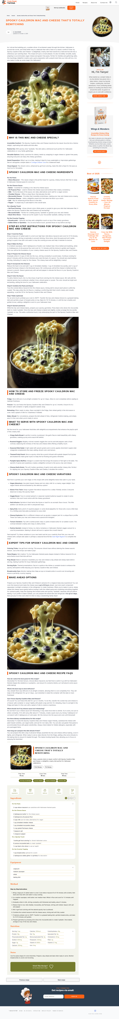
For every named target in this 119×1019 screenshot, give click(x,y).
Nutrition (59, 793)
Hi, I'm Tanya (28, 1010)
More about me (99, 96)
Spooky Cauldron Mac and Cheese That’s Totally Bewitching (31, 15)
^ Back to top (13, 1010)
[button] (73, 804)
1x (66, 798)
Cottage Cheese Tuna (38, 162)
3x (71, 798)
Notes (72, 793)
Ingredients (15, 793)
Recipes (85, 2)
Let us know (36, 968)
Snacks (13, 15)
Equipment (30, 793)
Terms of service (58, 1010)
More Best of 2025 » (100, 248)
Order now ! (71, 8)
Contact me (103, 2)
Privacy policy (46, 1010)
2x (68, 798)
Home (77, 2)
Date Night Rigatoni (58, 536)
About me (94, 2)
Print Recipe (38, 767)
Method (45, 793)
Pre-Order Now (99, 151)
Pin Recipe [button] (48, 767)
